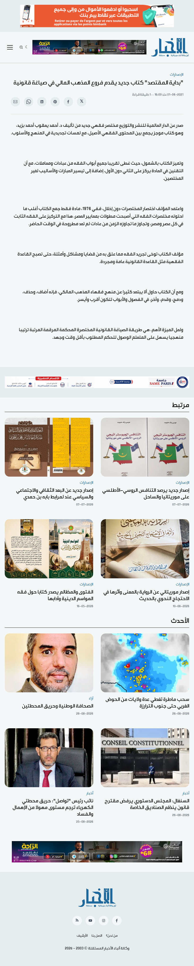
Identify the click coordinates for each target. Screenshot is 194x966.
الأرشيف (82, 935)
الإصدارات (176, 75)
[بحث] (21, 47)
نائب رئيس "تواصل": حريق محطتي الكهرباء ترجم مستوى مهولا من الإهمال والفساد (53, 807)
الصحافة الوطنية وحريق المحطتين (57, 706)
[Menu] (10, 47)
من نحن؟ (112, 935)
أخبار (185, 793)
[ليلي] (27, 47)
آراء (91, 698)
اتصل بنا (97, 935)
